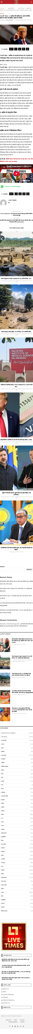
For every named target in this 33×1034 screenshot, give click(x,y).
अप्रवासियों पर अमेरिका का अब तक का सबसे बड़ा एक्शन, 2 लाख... (16, 439)
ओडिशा (17, 762)
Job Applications (13, 1022)
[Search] (31, 2)
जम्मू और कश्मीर (17, 796)
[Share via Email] (27, 49)
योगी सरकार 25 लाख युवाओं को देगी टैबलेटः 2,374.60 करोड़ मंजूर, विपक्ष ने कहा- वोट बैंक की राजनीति (22, 709)
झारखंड (17, 799)
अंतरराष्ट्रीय (11, 8)
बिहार (17, 840)
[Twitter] (12, 1026)
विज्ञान (17, 888)
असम (17, 748)
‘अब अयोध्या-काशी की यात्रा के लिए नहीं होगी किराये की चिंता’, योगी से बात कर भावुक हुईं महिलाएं (22, 691)
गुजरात (17, 781)
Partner (22, 1022)
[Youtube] (20, 1026)
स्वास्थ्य (17, 903)
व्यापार (17, 892)
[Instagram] (15, 1026)
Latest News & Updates (17, 733)
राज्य (17, 866)
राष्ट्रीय (17, 870)
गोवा (17, 785)
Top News (17, 736)
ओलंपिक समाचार (17, 766)
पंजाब (17, 822)
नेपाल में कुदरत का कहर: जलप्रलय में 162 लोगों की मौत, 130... (16, 278)
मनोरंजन (17, 848)
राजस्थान (17, 862)
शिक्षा (17, 896)
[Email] (23, 1026)
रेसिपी (17, 874)
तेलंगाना (17, 811)
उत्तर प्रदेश (17, 755)
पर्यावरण (17, 829)
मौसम (17, 855)
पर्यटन (17, 825)
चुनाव (17, 788)
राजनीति (17, 859)
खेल (17, 777)
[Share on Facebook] (15, 49)
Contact (22, 1020)
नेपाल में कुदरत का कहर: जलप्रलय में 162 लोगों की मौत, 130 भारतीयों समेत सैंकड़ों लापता (22, 657)
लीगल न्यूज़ (17, 881)
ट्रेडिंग (17, 807)
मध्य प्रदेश (17, 844)
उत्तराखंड (17, 759)
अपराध (17, 744)
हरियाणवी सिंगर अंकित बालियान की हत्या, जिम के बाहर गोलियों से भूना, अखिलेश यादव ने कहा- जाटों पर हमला (22, 640)
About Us (8, 1020)
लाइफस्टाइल (17, 877)
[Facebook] (10, 1026)
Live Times (9, 20)
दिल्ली (17, 814)
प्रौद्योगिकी (17, 837)
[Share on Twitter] (19, 49)
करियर (17, 770)
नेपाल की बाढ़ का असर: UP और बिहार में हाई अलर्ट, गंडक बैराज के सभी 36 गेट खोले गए (21, 674)
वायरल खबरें (17, 885)
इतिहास (17, 751)
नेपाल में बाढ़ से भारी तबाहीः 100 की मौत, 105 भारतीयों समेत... (16, 331)
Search (2, 566)
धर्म (17, 818)
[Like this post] (12, 49)
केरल (17, 774)
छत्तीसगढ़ (17, 792)
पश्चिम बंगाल (17, 833)
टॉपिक (17, 803)
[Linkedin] (18, 1026)
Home (2, 8)
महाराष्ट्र (17, 851)
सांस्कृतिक (17, 899)
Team (15, 1020)
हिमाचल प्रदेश (17, 911)
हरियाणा (17, 907)
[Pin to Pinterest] (23, 49)
